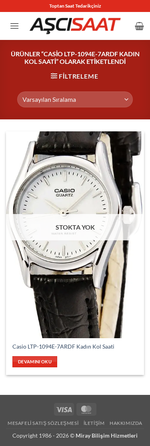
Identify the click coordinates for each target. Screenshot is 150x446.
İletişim (94, 423)
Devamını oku (35, 361)
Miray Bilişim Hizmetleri (107, 435)
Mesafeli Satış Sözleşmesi (43, 423)
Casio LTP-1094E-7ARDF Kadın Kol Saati (63, 346)
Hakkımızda (126, 423)
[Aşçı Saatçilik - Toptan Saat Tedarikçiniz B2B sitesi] (75, 26)
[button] (14, 26)
